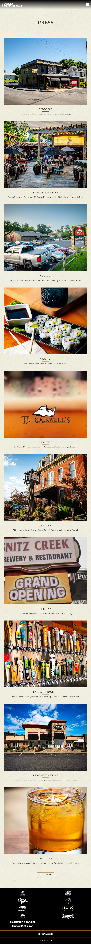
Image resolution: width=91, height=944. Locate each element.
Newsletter (45, 940)
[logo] (23, 916)
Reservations (45, 934)
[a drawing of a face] (68, 893)
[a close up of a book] (23, 893)
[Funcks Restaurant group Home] (13, 4)
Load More (47, 874)
